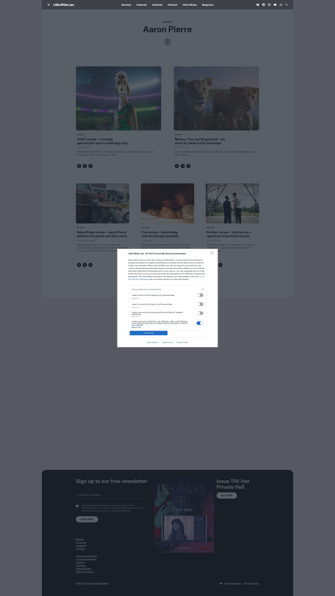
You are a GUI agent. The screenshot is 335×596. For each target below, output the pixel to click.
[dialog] (167, 298)
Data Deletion (152, 342)
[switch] (200, 295)
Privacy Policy (182, 342)
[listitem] (167, 289)
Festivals (157, 4)
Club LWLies (190, 4)
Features (141, 4)
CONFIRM (148, 333)
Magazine (207, 4)
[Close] (212, 253)
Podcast (172, 4)
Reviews (126, 4)
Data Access (167, 342)
